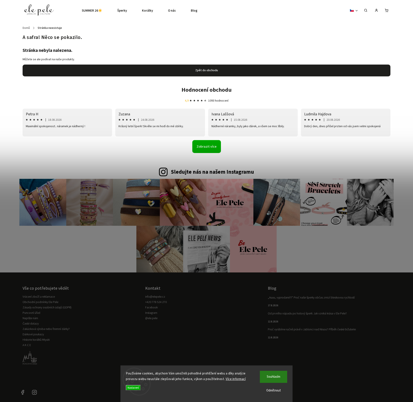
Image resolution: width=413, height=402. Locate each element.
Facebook (151, 307)
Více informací (236, 379)
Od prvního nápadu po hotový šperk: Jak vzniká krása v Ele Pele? (307, 313)
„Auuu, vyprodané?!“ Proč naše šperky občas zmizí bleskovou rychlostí (311, 297)
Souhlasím (273, 376)
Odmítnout (273, 390)
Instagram (151, 313)
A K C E (27, 345)
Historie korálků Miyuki (36, 340)
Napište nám (30, 318)
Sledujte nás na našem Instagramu (212, 172)
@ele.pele (151, 318)
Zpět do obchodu (206, 70)
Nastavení (133, 388)
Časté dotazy (31, 324)
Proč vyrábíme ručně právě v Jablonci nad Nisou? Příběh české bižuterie (312, 329)
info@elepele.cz (155, 297)
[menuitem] (96, 11)
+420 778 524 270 (156, 302)
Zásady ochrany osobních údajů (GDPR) (47, 307)
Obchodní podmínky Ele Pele (40, 302)
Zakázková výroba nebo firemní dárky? (46, 329)
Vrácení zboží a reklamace (39, 297)
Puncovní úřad (31, 313)
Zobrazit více (207, 146)
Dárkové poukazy (33, 334)
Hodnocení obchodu (207, 90)
